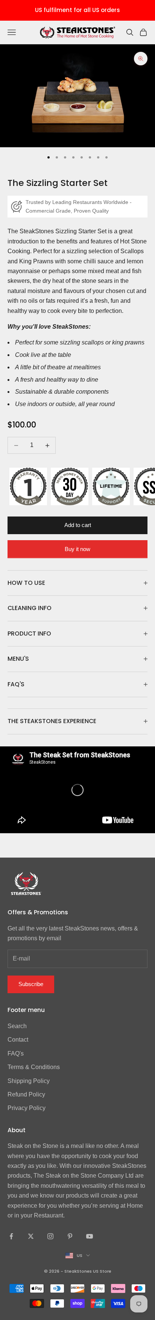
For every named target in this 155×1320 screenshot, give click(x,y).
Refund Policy (26, 1094)
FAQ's (16, 1053)
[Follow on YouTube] (89, 1236)
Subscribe (30, 984)
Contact (18, 1039)
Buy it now (77, 549)
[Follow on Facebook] (11, 1236)
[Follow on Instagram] (50, 1236)
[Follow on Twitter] (31, 1236)
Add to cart (77, 525)
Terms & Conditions (34, 1067)
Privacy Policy (27, 1108)
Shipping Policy (29, 1081)
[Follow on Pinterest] (70, 1236)
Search (17, 1026)
